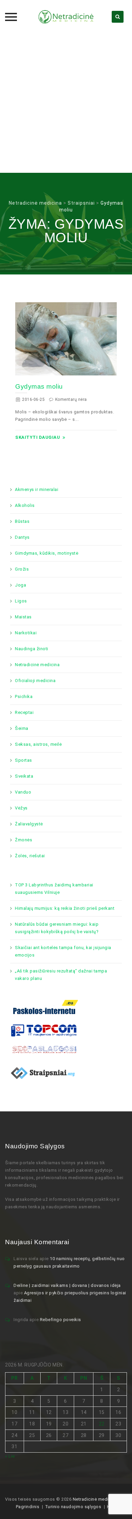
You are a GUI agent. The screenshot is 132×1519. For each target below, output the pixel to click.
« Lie (10, 1456)
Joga (20, 585)
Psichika (23, 696)
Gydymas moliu (39, 386)
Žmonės (23, 839)
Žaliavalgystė (29, 823)
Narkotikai (26, 632)
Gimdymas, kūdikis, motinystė (46, 553)
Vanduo (23, 792)
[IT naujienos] (44, 1029)
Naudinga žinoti (31, 648)
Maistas (23, 616)
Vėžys (21, 807)
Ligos (21, 600)
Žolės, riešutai (30, 855)
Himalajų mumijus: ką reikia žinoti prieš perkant (64, 908)
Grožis (22, 569)
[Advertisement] (66, 103)
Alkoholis (25, 505)
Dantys (22, 537)
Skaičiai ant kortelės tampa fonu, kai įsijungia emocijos (63, 951)
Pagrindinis (28, 1506)
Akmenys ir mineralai (36, 489)
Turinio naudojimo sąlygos (73, 1506)
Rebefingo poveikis (60, 1319)
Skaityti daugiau (37, 437)
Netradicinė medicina (37, 664)
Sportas (23, 760)
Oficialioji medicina (35, 680)
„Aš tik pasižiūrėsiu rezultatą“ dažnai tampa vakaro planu (61, 974)
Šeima (21, 728)
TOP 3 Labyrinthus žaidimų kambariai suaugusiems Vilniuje (54, 888)
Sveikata (24, 776)
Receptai (24, 712)
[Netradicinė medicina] (66, 17)
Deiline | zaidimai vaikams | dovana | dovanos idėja (67, 1285)
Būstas (22, 521)
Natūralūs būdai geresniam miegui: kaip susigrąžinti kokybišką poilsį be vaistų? (56, 928)
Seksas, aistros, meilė (38, 744)
